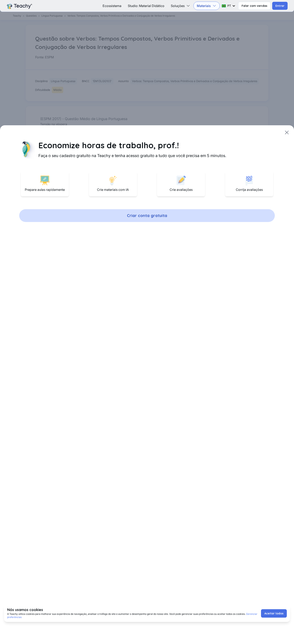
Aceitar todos (273, 613)
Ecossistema (112, 6)
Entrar (279, 6)
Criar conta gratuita (147, 215)
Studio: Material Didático (146, 6)
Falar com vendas (254, 6)
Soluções (178, 6)
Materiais (204, 6)
